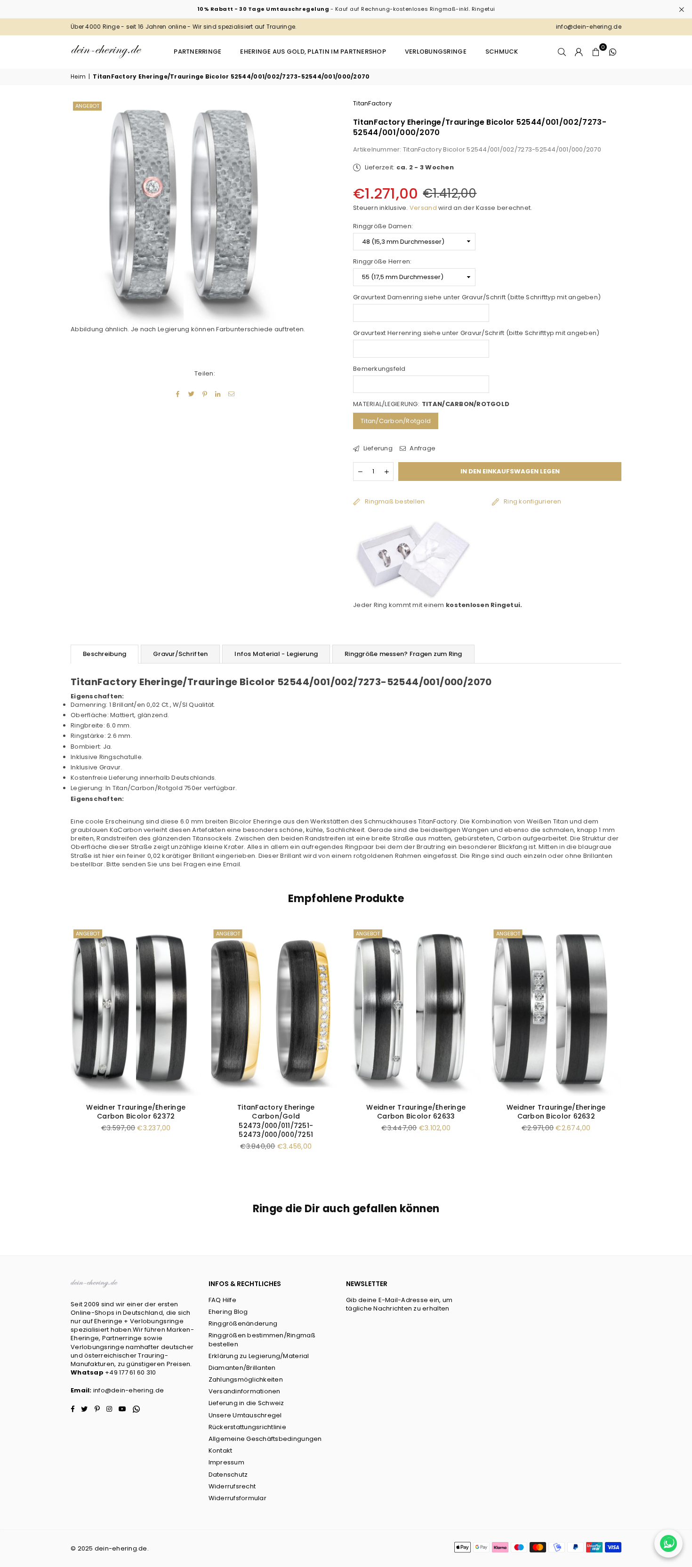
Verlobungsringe (436, 51)
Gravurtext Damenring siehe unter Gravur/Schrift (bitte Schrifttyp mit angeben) (477, 297)
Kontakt (221, 1450)
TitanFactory (372, 103)
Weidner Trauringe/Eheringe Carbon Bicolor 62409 (416, 1112)
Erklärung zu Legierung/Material (259, 1355)
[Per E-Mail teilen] (231, 394)
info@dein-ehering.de (128, 1390)
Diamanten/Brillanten (242, 1367)
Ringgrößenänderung (243, 1323)
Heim (78, 76)
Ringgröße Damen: (383, 226)
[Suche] (562, 51)
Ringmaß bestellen (395, 501)
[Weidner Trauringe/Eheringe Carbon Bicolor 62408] (556, 1011)
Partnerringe (197, 51)
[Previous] (60, 1050)
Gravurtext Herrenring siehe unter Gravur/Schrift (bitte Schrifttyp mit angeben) (476, 333)
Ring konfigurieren (533, 501)
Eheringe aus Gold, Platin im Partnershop (313, 51)
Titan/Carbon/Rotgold (396, 420)
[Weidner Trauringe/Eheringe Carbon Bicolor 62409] (416, 1011)
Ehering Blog (228, 1311)
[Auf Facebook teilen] (178, 394)
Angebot (87, 106)
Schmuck (501, 51)
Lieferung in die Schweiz (246, 1403)
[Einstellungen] (579, 51)
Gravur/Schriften (180, 653)
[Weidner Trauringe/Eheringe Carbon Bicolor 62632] (276, 1011)
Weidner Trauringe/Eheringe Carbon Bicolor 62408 (556, 1112)
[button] (595, 51)
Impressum (226, 1462)
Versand (423, 207)
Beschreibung (104, 653)
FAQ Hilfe (222, 1299)
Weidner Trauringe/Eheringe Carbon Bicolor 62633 (136, 1112)
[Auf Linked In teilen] (218, 394)
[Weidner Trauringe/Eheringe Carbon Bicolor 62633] (136, 1011)
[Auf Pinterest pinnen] (205, 394)
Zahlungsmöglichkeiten (246, 1379)
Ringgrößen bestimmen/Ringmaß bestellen (262, 1339)
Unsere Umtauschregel (245, 1415)
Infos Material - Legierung (276, 653)
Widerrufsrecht (232, 1486)
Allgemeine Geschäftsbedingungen (265, 1438)
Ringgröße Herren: (382, 261)
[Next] (632, 1050)
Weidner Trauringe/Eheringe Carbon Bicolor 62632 (276, 1112)
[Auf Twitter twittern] (191, 394)
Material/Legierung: (431, 404)
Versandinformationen (245, 1391)
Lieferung (377, 448)
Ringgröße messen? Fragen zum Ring (403, 653)
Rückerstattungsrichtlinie (248, 1427)
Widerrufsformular (237, 1498)
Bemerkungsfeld (379, 369)
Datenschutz (228, 1474)
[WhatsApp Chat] (668, 1543)
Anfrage (421, 448)
